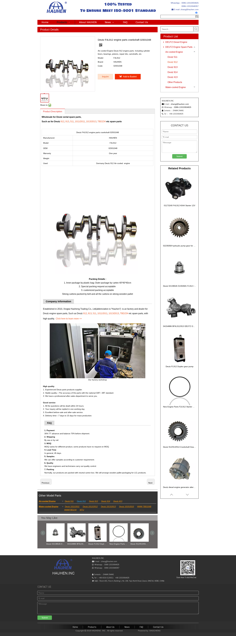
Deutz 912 (81, 501)
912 (62, 121)
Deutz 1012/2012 (90, 506)
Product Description (52, 111)
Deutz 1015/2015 (126, 506)
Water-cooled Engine (48, 506)
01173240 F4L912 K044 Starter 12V (179, 205)
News (127, 626)
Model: (101, 58)
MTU (82, 510)
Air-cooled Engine (47, 501)
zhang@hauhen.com (189, 9)
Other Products (175, 82)
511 (72, 121)
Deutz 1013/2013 (108, 506)
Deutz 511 (69, 501)
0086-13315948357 (190, 6)
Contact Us (158, 626)
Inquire (105, 76)
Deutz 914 (105, 501)
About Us (110, 626)
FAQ (141, 626)
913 (67, 121)
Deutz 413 (117, 501)
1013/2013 (91, 121)
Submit (179, 156)
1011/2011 (80, 121)
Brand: (101, 62)
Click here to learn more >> (69, 318)
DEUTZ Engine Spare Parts (178, 47)
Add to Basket (130, 76)
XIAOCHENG (155, 631)
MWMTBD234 (70, 510)
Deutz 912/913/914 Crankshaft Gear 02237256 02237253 (139, 544)
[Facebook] (196, 13)
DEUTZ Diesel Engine (176, 42)
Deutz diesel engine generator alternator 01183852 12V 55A (179, 487)
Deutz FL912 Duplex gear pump (97, 544)
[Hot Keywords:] (197, 16)
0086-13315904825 (190, 3)
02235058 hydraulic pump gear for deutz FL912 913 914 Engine (179, 246)
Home (75, 626)
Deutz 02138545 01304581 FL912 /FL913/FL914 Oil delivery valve (55, 544)
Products (92, 626)
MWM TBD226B (144, 506)
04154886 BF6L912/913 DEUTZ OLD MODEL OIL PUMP (76, 544)
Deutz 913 (93, 501)
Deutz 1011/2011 (72, 506)
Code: (100, 66)
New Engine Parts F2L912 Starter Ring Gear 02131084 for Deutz (118, 544)
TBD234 (102, 121)
